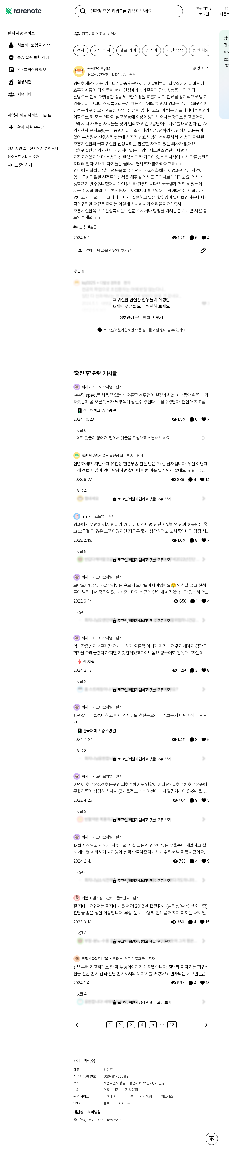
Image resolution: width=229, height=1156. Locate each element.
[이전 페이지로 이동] (77, 1024)
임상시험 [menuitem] (24, 82)
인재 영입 (145, 1096)
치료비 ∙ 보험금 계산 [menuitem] (33, 45)
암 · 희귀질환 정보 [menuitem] (31, 69)
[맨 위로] (212, 1139)
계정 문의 (131, 1090)
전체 (102, 34)
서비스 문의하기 (20, 165)
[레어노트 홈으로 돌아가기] (24, 11)
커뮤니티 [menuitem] (24, 94)
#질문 (92, 227)
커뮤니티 (88, 34)
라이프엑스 (165, 1096)
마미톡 (128, 1096)
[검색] (83, 11)
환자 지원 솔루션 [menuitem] (30, 127)
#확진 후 (79, 227)
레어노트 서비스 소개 (23, 157)
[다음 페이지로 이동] (205, 1024)
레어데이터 (111, 1096)
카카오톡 (124, 1103)
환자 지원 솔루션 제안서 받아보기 (33, 148)
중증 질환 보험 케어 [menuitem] (33, 57)
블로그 (108, 1103)
